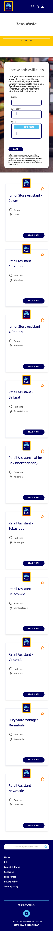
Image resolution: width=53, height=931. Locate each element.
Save (15, 149)
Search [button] (46, 846)
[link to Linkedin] (26, 914)
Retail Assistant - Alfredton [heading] (21, 263)
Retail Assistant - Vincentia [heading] (21, 657)
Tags (13, 122)
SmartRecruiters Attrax (26, 925)
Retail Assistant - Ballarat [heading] (21, 395)
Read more (34, 235)
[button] (32, 6)
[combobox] (26, 113)
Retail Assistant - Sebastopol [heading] (21, 526)
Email (14, 97)
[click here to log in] (42, 6)
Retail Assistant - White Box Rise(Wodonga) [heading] (25, 460)
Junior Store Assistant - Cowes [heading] (25, 198)
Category (16, 109)
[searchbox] (17, 113)
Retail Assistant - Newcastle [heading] (21, 788)
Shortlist (42, 188)
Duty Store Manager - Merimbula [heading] (24, 722)
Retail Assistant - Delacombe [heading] (21, 591)
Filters (25, 41)
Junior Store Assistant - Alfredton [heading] (25, 329)
